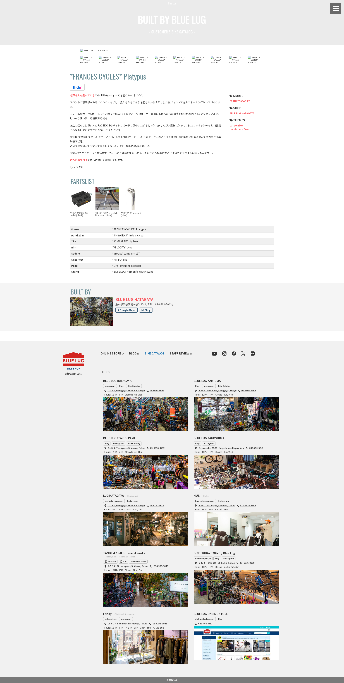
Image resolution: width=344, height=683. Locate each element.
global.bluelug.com (204, 618)
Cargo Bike (236, 125)
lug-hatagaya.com (114, 500)
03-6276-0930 (247, 562)
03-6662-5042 (157, 390)
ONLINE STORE (111, 353)
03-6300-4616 (157, 505)
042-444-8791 (205, 623)
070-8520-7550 (248, 505)
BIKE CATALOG (154, 353)
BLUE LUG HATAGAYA (242, 113)
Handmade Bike (239, 129)
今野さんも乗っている (82, 95)
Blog (147, 310)
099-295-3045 (256, 447)
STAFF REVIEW (179, 353)
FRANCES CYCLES (240, 101)
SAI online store (138, 561)
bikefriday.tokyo (203, 558)
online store (111, 618)
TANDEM (112, 561)
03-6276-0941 (159, 623)
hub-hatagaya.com (204, 500)
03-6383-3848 (160, 565)
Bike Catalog (134, 385)
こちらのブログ (78, 160)
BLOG (133, 353)
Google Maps (127, 310)
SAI (124, 561)
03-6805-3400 (248, 390)
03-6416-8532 (157, 447)
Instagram (110, 385)
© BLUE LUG (172, 680)
